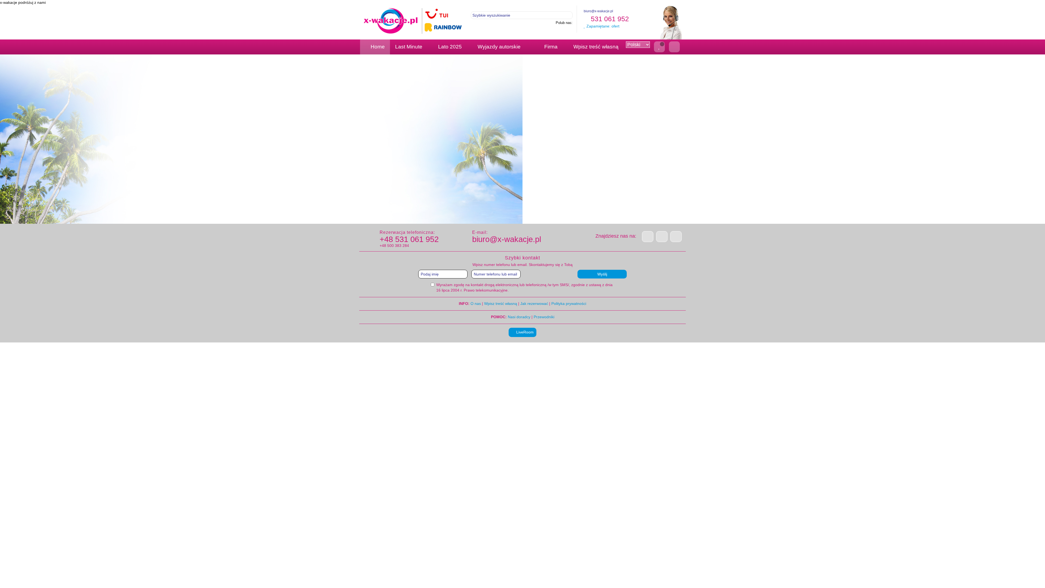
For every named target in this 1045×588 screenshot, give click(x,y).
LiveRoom (524, 332)
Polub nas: (564, 23)
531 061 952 (609, 19)
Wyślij (602, 274)
